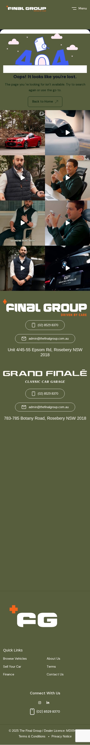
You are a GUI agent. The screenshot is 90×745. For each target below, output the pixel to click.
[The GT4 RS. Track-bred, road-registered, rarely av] (67, 132)
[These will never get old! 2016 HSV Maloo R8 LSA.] (22, 132)
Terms (51, 667)
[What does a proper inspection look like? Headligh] (22, 177)
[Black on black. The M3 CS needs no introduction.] (67, 268)
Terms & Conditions (32, 736)
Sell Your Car (12, 667)
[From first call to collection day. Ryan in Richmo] (22, 268)
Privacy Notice (61, 736)
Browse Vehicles (15, 659)
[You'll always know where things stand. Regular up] (67, 177)
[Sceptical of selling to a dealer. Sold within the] (22, 223)
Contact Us (55, 674)
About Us (53, 659)
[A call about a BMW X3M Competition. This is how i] (67, 223)
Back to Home (42, 101)
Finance (8, 674)
